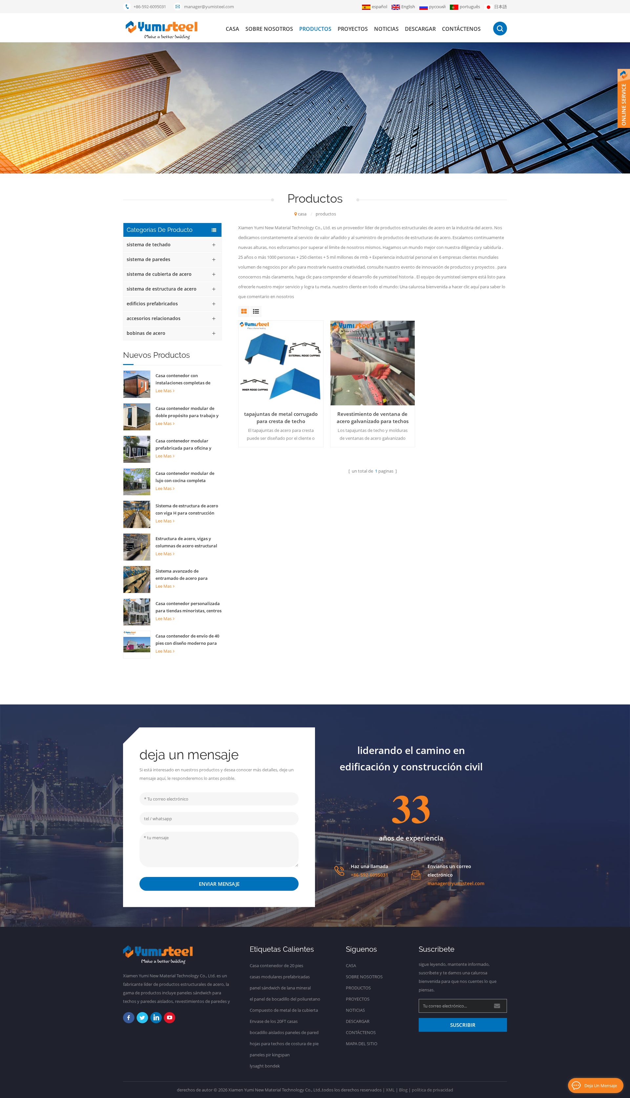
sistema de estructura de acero (162, 289)
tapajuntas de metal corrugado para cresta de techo (281, 417)
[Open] (624, 98)
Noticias (386, 28)
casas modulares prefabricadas (280, 977)
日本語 (500, 7)
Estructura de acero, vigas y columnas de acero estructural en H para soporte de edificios (186, 542)
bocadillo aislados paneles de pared (284, 1032)
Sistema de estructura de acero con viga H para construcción (187, 509)
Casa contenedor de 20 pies (276, 965)
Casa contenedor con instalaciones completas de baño (183, 379)
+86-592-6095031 (150, 7)
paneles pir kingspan (270, 1055)
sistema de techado (149, 244)
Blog (403, 1090)
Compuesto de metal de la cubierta (284, 1010)
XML (390, 1090)
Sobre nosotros (269, 28)
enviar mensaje (219, 884)
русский (437, 7)
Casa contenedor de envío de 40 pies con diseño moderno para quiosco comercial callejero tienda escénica (187, 640)
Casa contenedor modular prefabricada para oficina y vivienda (183, 445)
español (379, 7)
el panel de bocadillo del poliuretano (285, 999)
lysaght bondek (265, 1066)
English (408, 7)
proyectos (353, 28)
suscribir (462, 1025)
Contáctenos (461, 28)
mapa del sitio (361, 1044)
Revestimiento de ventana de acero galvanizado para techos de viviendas (373, 418)
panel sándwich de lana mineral (280, 988)
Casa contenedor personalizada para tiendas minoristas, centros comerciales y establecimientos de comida (188, 607)
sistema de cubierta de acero (159, 274)
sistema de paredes (148, 259)
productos (315, 28)
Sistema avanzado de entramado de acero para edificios (182, 575)
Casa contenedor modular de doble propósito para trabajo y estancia (187, 412)
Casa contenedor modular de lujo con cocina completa (185, 476)
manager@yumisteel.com (209, 7)
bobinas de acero (146, 333)
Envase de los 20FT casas (274, 1021)
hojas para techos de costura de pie (284, 1044)
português (470, 7)
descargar (420, 28)
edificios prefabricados (152, 303)
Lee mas (164, 391)
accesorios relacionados (153, 318)
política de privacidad (432, 1090)
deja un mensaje (600, 1085)
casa (232, 28)
